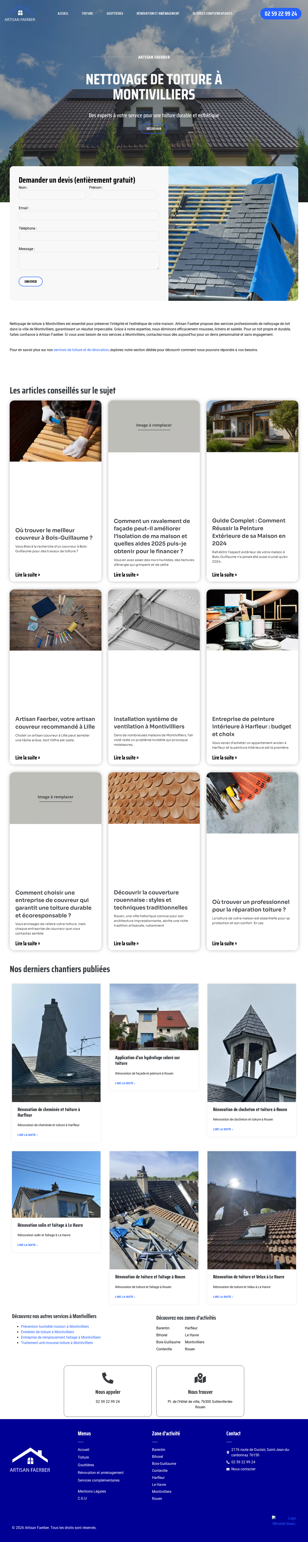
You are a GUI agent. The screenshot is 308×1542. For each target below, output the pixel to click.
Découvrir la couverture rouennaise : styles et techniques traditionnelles (151, 900)
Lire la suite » (27, 575)
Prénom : (96, 187)
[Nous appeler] (107, 1378)
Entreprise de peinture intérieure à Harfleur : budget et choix (251, 727)
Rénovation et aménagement (158, 13)
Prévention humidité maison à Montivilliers (55, 1326)
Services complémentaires (212, 13)
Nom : (23, 187)
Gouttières (115, 13)
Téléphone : (28, 228)
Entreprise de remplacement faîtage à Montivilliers (61, 1337)
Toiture (87, 13)
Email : (24, 208)
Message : (27, 249)
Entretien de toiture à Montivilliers (47, 1332)
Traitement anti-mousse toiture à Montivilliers (57, 1343)
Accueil (63, 13)
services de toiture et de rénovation (81, 350)
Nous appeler (107, 1392)
